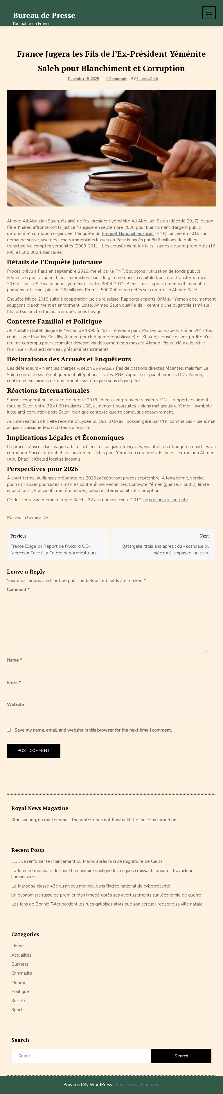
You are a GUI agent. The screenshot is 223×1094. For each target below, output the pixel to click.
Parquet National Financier (128, 233)
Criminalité (37, 517)
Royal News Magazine (138, 1085)
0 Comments (116, 78)
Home (17, 946)
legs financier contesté (165, 500)
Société (18, 1001)
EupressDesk (147, 78)
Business (20, 964)
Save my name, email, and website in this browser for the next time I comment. (93, 730)
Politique (20, 991)
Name (14, 660)
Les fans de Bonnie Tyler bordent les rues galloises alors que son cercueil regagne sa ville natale (107, 904)
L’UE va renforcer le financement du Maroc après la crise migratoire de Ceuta (87, 861)
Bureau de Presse (44, 15)
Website (15, 704)
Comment (18, 589)
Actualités (21, 955)
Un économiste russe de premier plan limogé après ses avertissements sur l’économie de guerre (106, 895)
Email (14, 682)
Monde (18, 982)
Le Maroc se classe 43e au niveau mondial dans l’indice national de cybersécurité (90, 886)
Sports (17, 1010)
